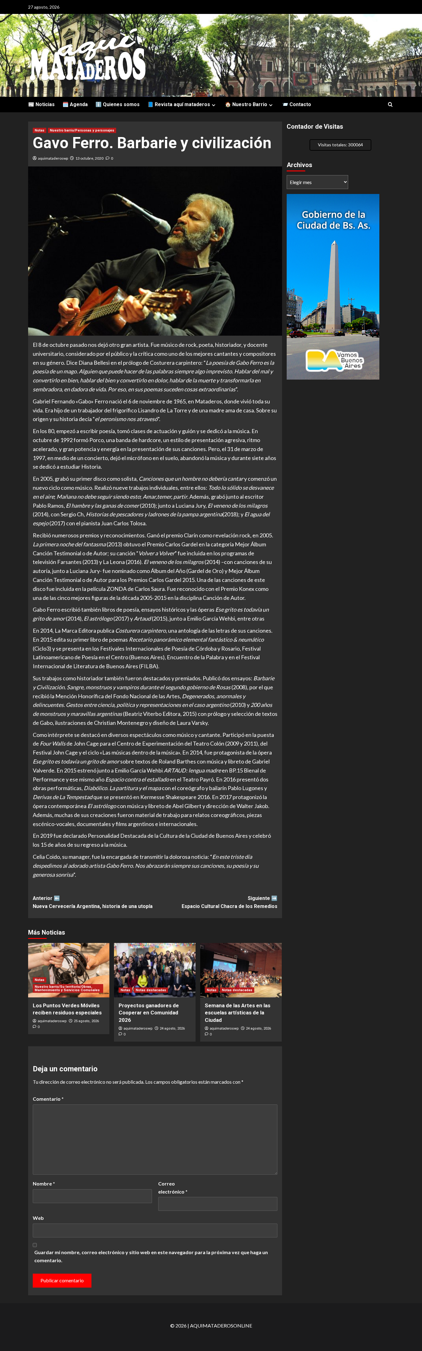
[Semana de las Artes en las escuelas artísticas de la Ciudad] (241, 970)
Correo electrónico (173, 1187)
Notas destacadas (151, 990)
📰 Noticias (41, 104)
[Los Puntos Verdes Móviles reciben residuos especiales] (69, 970)
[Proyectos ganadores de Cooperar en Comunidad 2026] (155, 970)
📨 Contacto (296, 104)
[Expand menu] (213, 105)
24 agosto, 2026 (172, 1028)
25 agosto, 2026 (86, 1021)
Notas (39, 130)
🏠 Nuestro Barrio (246, 104)
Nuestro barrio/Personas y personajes (82, 130)
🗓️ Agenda (75, 104)
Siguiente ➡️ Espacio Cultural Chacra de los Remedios (229, 902)
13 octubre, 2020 (89, 158)
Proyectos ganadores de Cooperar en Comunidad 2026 (149, 1012)
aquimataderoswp (53, 158)
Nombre (44, 1183)
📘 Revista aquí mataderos (178, 104)
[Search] (390, 104)
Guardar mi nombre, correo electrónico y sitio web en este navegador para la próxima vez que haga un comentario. (151, 1256)
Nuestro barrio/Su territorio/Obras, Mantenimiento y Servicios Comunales (67, 988)
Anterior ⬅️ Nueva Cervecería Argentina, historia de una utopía (93, 902)
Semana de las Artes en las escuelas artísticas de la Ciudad (237, 1012)
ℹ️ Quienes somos (117, 104)
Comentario (48, 1099)
